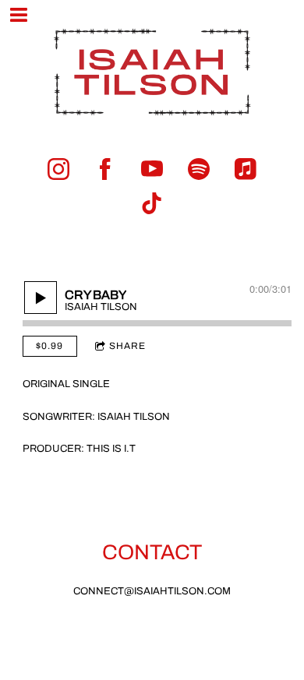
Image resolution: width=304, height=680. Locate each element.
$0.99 (49, 345)
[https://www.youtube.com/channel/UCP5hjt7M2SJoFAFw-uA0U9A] (152, 169)
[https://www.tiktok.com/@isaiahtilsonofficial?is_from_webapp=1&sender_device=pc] (152, 203)
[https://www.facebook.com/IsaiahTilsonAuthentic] (105, 169)
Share (127, 345)
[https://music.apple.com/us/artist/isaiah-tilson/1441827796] (245, 169)
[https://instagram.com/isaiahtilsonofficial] (58, 169)
